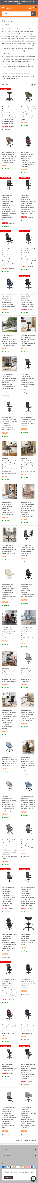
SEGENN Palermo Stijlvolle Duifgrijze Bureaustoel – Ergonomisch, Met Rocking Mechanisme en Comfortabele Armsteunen (27, 675)
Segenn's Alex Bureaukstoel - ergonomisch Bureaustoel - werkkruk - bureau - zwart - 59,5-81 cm (28, 939)
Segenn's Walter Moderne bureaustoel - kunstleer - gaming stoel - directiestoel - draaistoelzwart (28, 984)
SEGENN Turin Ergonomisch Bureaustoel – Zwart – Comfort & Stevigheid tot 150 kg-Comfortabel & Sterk (28, 762)
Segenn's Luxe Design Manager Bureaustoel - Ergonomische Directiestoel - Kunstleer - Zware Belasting (28, 1029)
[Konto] (30, 8)
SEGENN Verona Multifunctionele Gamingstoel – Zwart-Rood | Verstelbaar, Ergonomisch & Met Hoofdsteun (8, 633)
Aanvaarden (8, 1177)
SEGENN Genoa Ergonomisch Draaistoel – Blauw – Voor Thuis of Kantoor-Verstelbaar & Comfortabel (9, 761)
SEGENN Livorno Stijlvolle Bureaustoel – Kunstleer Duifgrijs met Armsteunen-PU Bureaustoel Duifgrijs (9, 549)
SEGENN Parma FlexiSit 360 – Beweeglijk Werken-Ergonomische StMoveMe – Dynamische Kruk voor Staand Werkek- (28, 340)
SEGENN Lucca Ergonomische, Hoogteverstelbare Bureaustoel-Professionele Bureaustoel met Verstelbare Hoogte (8, 508)
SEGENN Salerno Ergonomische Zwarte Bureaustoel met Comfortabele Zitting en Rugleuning (28, 421)
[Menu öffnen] (3, 8)
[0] (34, 8)
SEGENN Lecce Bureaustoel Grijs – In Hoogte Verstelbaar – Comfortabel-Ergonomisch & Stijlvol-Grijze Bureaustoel (28, 715)
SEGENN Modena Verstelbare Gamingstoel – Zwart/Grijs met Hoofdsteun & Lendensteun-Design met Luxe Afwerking (27, 590)
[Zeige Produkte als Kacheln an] (32, 84)
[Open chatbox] (33, 1179)
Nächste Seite (29, 1140)
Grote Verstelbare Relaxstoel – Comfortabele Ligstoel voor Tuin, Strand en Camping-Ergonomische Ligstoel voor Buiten (9, 340)
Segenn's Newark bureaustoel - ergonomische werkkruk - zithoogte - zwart (9, 1067)
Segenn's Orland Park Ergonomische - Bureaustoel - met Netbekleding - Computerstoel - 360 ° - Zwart (28, 845)
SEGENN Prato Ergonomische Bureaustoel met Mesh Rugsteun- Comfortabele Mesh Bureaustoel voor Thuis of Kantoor (28, 380)
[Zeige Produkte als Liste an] (35, 84)
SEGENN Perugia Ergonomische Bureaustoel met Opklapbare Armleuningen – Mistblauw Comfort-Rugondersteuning (27, 634)
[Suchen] (33, 13)
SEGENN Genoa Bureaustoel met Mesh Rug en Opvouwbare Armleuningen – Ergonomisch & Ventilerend (28, 550)
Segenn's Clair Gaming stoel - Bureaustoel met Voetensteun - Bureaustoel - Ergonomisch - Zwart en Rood (9, 1030)
